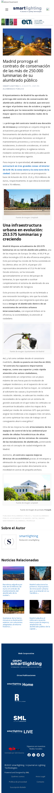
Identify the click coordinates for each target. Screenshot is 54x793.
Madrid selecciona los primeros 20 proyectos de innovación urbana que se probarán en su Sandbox (39, 588)
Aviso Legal (40, 776)
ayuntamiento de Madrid (20, 518)
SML (27, 772)
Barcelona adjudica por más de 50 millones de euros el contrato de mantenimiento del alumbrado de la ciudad (12, 589)
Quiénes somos (18, 776)
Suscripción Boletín (18, 787)
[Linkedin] (34, 754)
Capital (35, 518)
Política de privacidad (18, 782)
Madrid (42, 518)
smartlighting (11, 86)
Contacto (40, 782)
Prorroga (30, 521)
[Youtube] (43, 754)
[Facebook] (29, 754)
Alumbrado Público (13, 89)
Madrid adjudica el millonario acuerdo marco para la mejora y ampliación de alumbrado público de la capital (40, 623)
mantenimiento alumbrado (14, 521)
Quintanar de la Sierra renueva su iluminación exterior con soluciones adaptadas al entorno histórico (12, 622)
